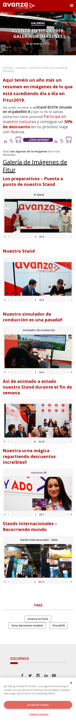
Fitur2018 (59, 625)
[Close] (71, 683)
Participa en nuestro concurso (34, 119)
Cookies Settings (39, 714)
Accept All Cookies (38, 704)
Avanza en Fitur (38, 619)
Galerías (38, 23)
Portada (8, 67)
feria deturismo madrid (27, 625)
